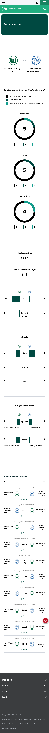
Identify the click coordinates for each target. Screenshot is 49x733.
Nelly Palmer (36, 446)
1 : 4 (24, 593)
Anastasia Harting (11, 427)
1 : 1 (24, 494)
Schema (25, 499)
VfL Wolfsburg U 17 (8, 494)
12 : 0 (24, 644)
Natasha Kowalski (11, 446)
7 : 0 (24, 576)
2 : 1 (24, 527)
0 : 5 (24, 544)
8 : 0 (24, 610)
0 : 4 (24, 627)
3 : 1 (24, 511)
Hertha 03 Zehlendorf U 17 (41, 494)
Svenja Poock (36, 427)
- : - (24, 561)
